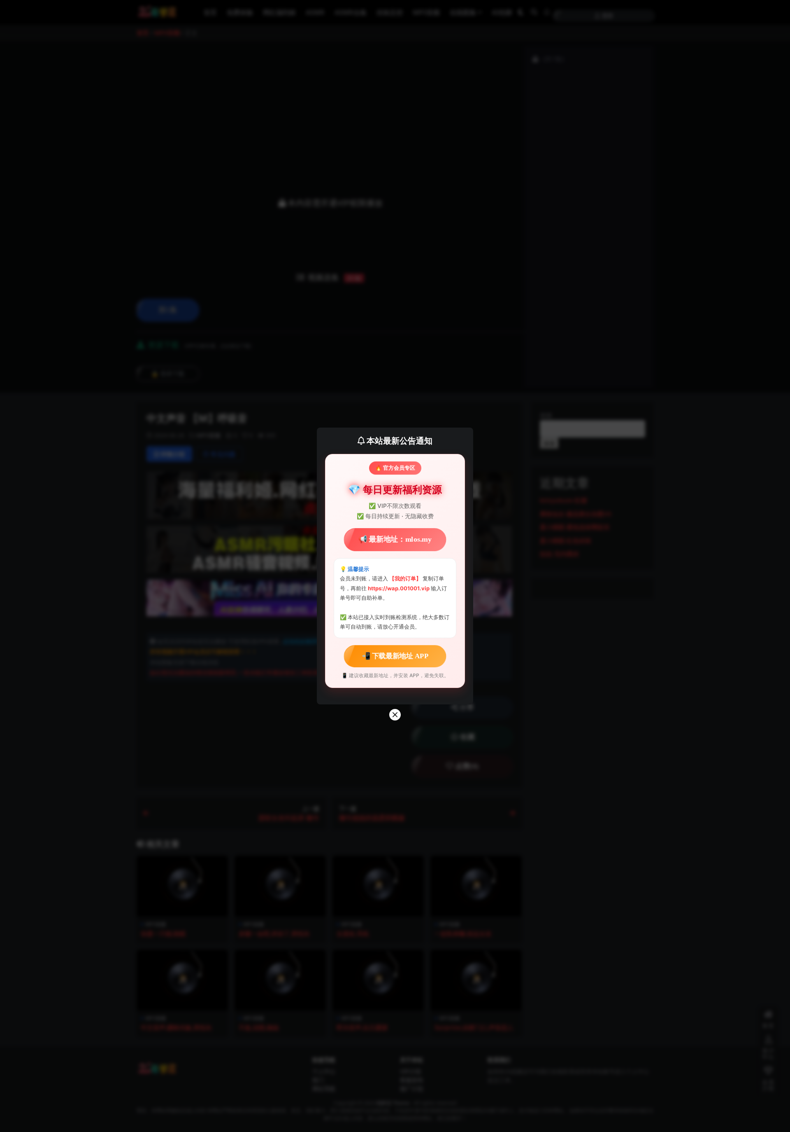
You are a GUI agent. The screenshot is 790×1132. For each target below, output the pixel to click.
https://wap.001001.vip (399, 588)
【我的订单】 (405, 578)
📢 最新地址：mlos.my (395, 540)
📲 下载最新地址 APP (395, 656)
